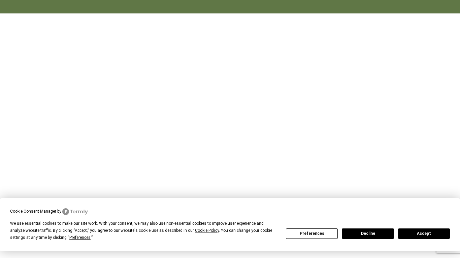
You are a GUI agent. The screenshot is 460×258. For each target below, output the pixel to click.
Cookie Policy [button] (207, 230)
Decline (368, 233)
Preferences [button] (80, 237)
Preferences (312, 233)
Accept (424, 233)
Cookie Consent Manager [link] (33, 211)
